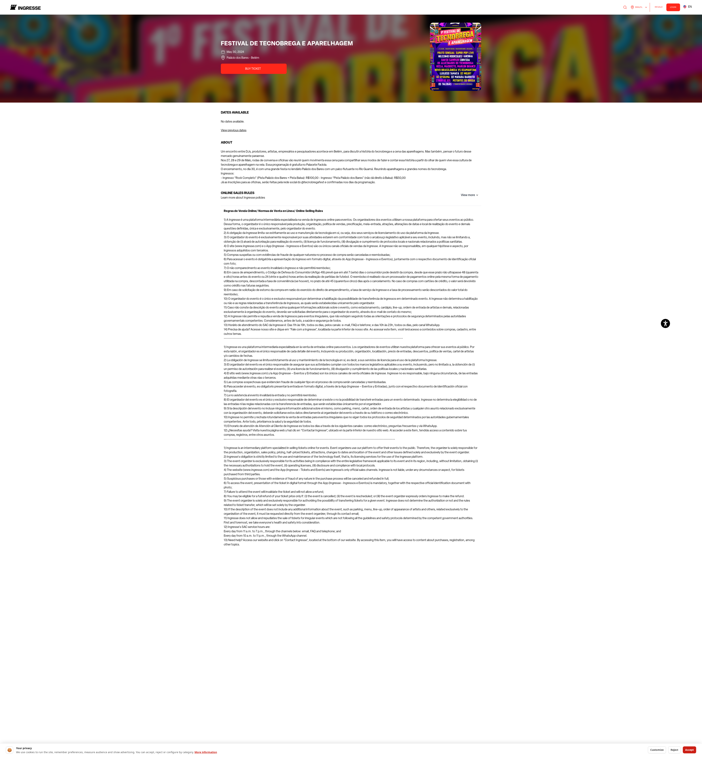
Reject (674, 750)
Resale (660, 7)
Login (673, 7)
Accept (689, 750)
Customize (657, 750)
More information (206, 752)
